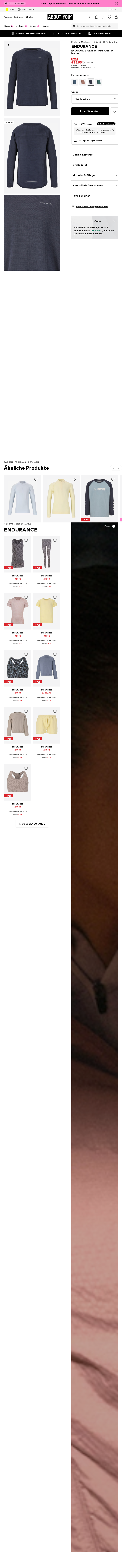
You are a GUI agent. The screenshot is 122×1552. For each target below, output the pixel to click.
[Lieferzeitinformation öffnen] (113, 130)
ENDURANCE (20, 530)
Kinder (29, 17)
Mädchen (85, 42)
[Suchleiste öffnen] (73, 26)
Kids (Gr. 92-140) (102, 42)
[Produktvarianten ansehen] (74, 82)
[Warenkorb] (116, 17)
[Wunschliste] (110, 17)
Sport (117, 42)
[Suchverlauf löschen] (115, 26)
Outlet (11, 9)
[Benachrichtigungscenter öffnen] (103, 17)
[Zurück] (8, 45)
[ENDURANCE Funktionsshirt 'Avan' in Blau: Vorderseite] (32, 78)
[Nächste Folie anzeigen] (119, 468)
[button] (94, 99)
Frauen (8, 17)
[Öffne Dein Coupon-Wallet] (90, 17)
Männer (18, 17)
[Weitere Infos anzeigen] (17, 588)
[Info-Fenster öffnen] (116, 3)
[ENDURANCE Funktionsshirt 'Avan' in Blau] (32, 233)
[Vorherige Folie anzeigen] (113, 468)
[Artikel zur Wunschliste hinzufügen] (114, 111)
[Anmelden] (96, 17)
